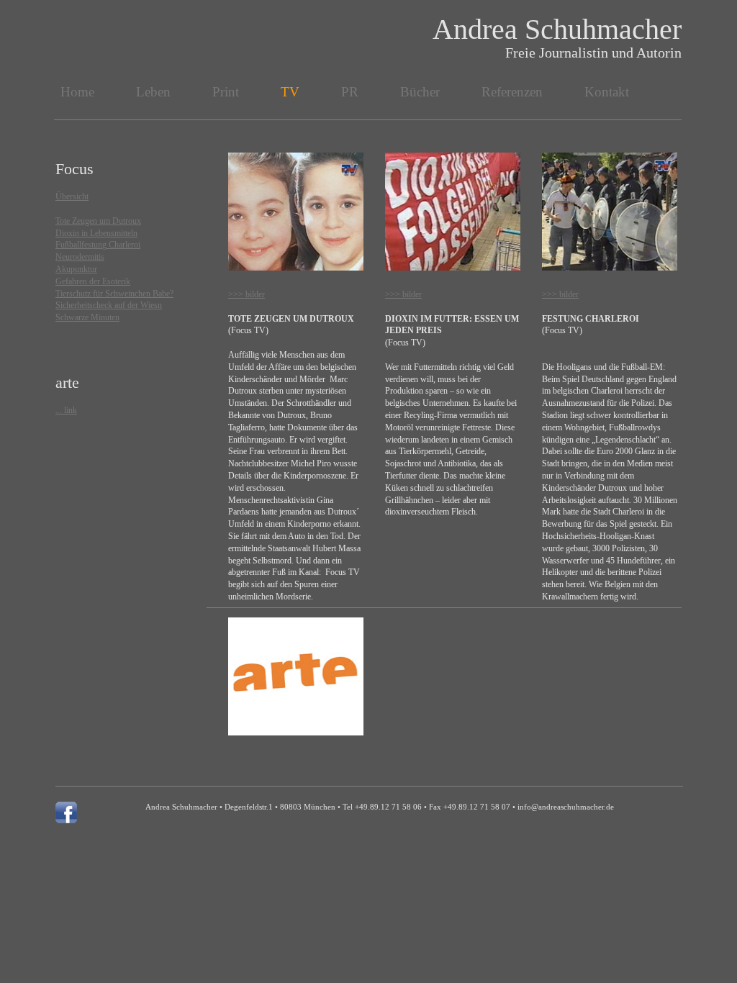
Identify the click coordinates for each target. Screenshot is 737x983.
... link (66, 410)
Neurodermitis (79, 257)
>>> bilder (246, 294)
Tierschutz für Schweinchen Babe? (114, 294)
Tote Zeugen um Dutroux (98, 221)
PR (349, 91)
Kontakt (606, 91)
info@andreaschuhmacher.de (565, 806)
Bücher (420, 91)
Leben (153, 91)
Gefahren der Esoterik (92, 281)
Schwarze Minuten (87, 317)
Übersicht (72, 196)
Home (77, 91)
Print (225, 91)
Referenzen (512, 91)
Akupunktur (76, 269)
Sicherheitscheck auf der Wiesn (108, 305)
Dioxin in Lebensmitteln (96, 233)
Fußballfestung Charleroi (97, 245)
